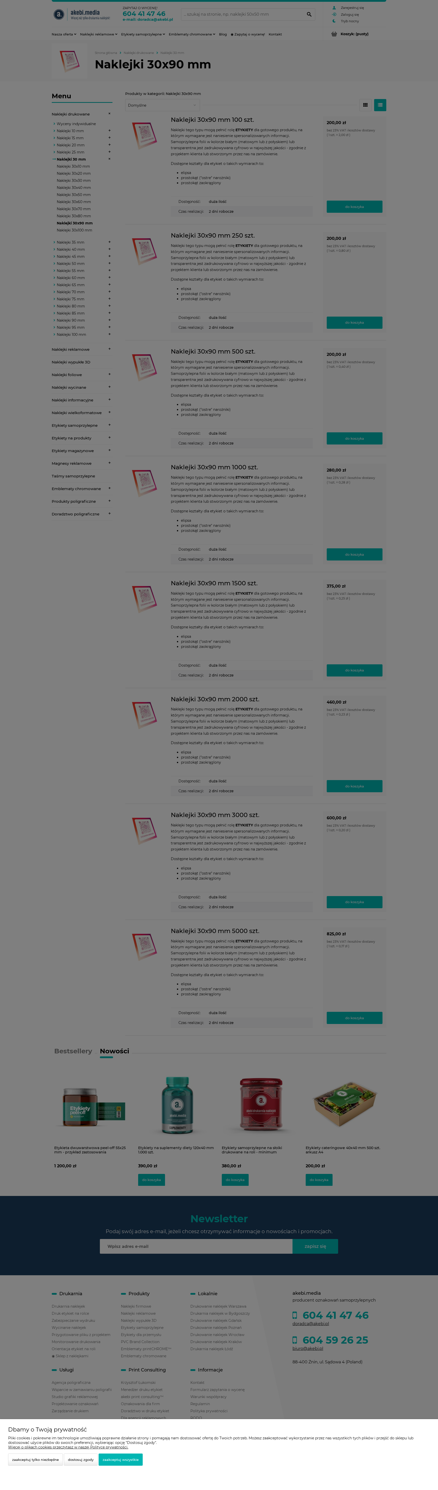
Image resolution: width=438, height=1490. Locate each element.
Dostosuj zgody (81, 1460)
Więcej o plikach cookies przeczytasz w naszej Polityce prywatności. (68, 1447)
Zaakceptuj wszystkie (121, 1460)
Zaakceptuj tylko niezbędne (35, 1460)
